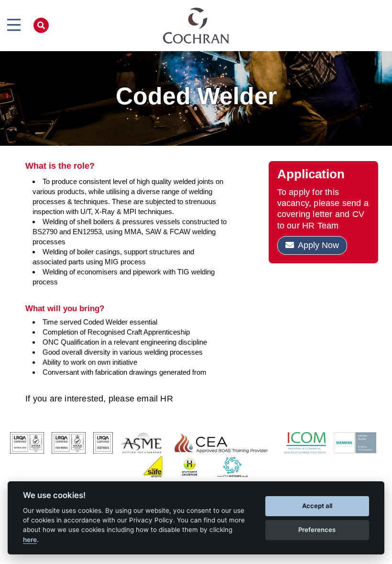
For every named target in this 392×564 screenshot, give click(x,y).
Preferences (317, 529)
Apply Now (318, 245)
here (30, 539)
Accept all (317, 506)
